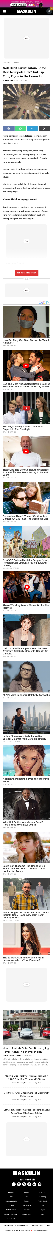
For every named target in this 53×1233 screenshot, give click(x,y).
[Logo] (26, 11)
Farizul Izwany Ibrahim (12, 1055)
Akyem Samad (11, 80)
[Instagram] (19, 1184)
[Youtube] (34, 1184)
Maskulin (6, 63)
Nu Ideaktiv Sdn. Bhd (24, 1230)
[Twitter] (24, 1184)
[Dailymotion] (39, 1184)
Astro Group (44, 1230)
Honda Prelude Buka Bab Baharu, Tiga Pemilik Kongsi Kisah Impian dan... (26, 1049)
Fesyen (16, 63)
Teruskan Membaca (26, 273)
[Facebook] (14, 1184)
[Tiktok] (29, 1184)
